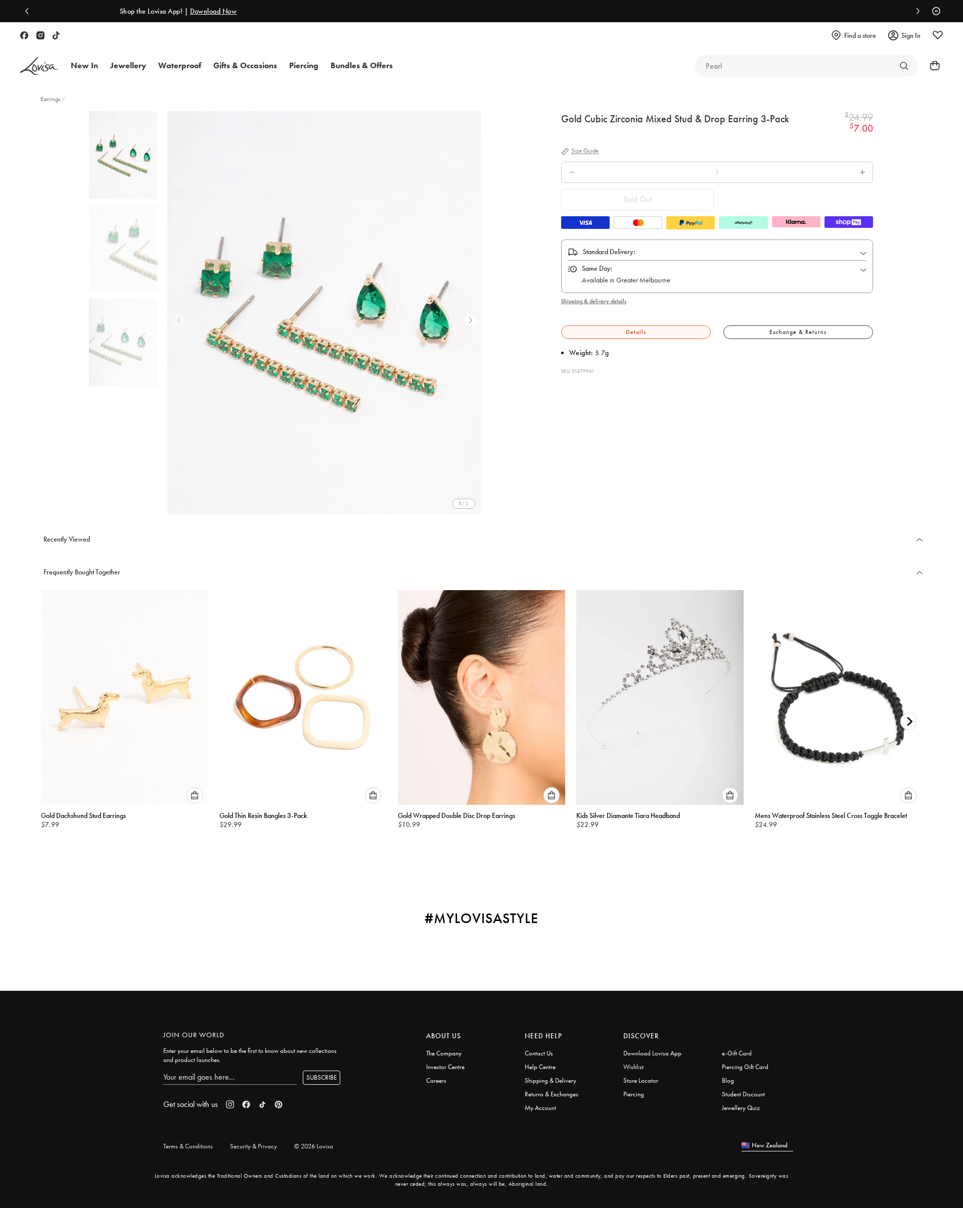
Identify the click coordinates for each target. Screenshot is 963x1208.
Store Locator (640, 1080)
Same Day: (597, 268)
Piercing (633, 1094)
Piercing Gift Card (745, 1066)
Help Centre (540, 1066)
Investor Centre (445, 1066)
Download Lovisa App (652, 1053)
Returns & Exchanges (551, 1094)
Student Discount (743, 1094)
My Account (540, 1107)
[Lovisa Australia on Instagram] (40, 35)
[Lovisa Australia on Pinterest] (278, 1104)
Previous (179, 320)
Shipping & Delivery (550, 1080)
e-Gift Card (737, 1053)
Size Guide (585, 151)
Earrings (51, 99)
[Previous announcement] (29, 11)
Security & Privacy (253, 1146)
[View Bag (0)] (932, 66)
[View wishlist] (938, 35)
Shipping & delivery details (593, 301)
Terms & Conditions (188, 1146)
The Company (444, 1053)
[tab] (636, 332)
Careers (436, 1080)
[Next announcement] (915, 11)
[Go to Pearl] (904, 65)
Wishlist (633, 1066)
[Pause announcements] (934, 11)
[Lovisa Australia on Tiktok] (56, 35)
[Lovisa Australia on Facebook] (24, 35)
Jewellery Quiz (741, 1107)
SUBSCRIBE (321, 1077)
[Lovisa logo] (39, 66)
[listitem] (324, 313)
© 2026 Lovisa (313, 1146)
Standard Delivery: (609, 252)
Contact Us (539, 1053)
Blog (728, 1080)
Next (470, 320)
